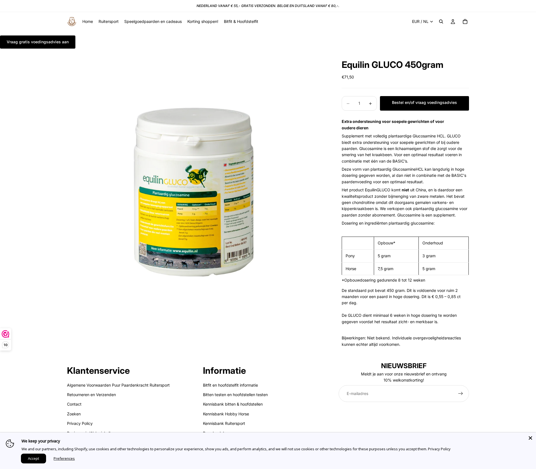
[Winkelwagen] (465, 21)
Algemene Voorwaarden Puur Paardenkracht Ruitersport (118, 385)
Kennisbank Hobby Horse (226, 413)
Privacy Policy (80, 423)
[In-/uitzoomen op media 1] (197, 184)
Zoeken (74, 413)
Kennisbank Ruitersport (224, 423)
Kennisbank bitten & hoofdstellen (233, 404)
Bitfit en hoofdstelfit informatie (230, 385)
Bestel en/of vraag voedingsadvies (424, 102)
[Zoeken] (441, 21)
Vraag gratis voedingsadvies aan (38, 41)
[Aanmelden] (460, 393)
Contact (74, 404)
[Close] (530, 438)
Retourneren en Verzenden (91, 394)
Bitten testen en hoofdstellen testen (235, 394)
